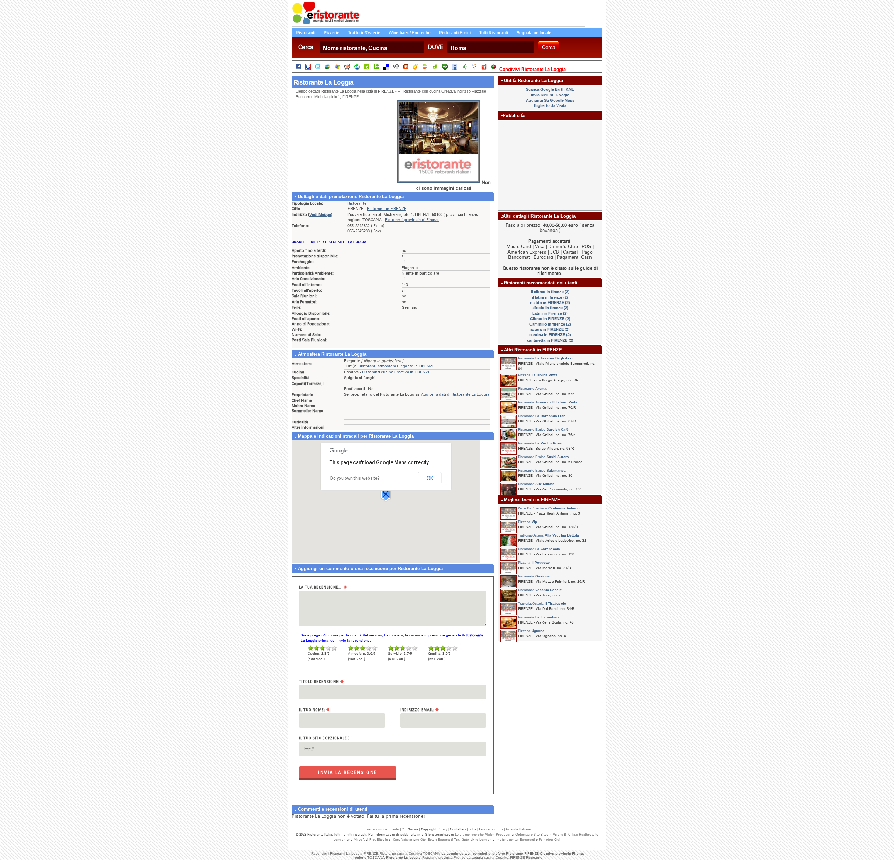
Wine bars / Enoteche (410, 32)
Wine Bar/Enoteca (549, 508)
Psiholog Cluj (549, 839)
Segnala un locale (533, 32)
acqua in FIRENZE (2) (550, 329)
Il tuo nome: (314, 710)
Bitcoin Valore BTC (555, 834)
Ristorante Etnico (543, 429)
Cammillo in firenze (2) (550, 324)
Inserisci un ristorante (382, 829)
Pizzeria (538, 375)
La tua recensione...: (323, 587)
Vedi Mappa (320, 214)
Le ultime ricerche (469, 834)
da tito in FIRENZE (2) (550, 302)
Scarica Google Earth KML (550, 89)
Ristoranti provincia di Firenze (412, 220)
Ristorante (356, 203)
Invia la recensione (347, 772)
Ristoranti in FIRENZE (386, 208)
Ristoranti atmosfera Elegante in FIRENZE (397, 366)
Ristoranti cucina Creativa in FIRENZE (396, 372)
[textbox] (372, 47)
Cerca (305, 47)
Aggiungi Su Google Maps (550, 100)
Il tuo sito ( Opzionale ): (325, 738)
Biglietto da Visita (550, 105)
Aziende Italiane (518, 829)
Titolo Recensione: (321, 681)
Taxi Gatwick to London (473, 839)
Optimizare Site (527, 834)
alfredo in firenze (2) (550, 308)
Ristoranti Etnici (455, 32)
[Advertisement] (344, 145)
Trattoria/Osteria (548, 535)
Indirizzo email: (419, 710)
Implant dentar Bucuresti (515, 839)
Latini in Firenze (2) (550, 313)
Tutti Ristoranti (493, 32)
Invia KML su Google (550, 95)
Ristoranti (305, 32)
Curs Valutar (402, 839)
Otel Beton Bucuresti (436, 839)
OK (430, 478)
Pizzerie (331, 32)
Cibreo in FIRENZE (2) (550, 318)
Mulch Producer (498, 834)
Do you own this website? (355, 478)
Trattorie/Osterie (364, 32)
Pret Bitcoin (378, 839)
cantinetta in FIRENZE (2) (550, 340)
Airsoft (359, 839)
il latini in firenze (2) (550, 297)
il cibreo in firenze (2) (550, 292)
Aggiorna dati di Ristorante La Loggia (455, 394)
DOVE (436, 47)
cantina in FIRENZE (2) (550, 335)
